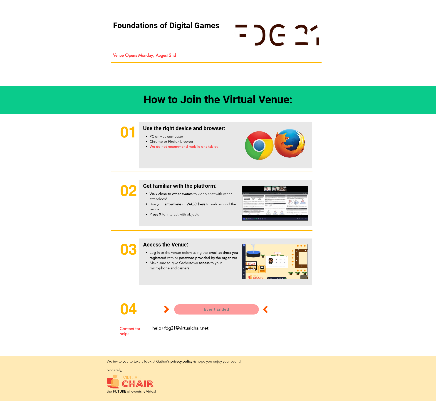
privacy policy (181, 361)
